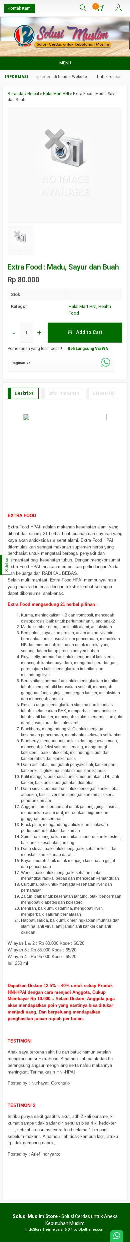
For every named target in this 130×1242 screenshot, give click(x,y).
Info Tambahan (63, 393)
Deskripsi (25, 393)
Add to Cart (88, 332)
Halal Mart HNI (82, 306)
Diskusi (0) (104, 393)
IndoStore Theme (40, 1229)
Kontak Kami (20, 8)
